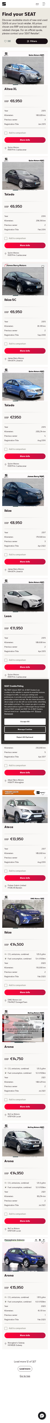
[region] (25, 711)
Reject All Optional (25, 737)
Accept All (25, 721)
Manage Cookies (25, 729)
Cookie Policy (25, 711)
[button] (25, 69)
